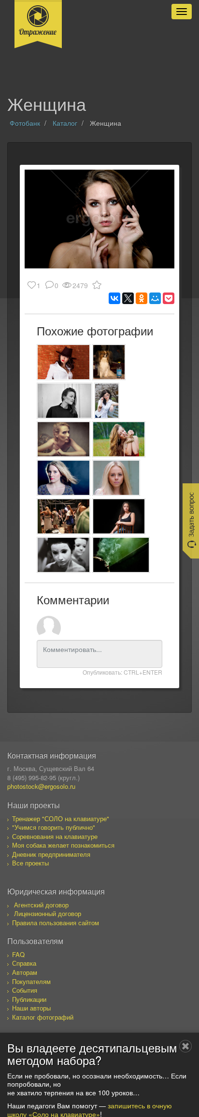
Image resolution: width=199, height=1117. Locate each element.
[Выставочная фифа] (109, 362)
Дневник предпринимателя (51, 854)
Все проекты (30, 862)
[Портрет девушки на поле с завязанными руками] (119, 439)
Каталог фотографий (42, 1017)
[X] (128, 298)
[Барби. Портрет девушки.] (116, 478)
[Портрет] (64, 401)
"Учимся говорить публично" (53, 827)
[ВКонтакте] (114, 298)
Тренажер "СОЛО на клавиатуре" (60, 818)
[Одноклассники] (141, 298)
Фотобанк (25, 123)
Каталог (65, 123)
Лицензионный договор (47, 913)
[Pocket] (168, 298)
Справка (24, 963)
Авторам (24, 972)
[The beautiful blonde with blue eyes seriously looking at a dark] (63, 478)
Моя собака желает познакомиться (63, 845)
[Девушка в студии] (63, 439)
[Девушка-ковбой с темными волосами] (63, 362)
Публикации (29, 999)
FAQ (18, 954)
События (24, 990)
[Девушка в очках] (106, 401)
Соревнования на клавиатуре (55, 836)
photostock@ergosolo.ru (41, 786)
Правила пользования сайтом (55, 922)
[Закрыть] (185, 1046)
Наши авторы (31, 1007)
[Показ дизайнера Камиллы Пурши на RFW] (63, 516)
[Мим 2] (63, 555)
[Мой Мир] (155, 298)
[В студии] (119, 516)
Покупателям (31, 981)
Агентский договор (41, 904)
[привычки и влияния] (121, 555)
